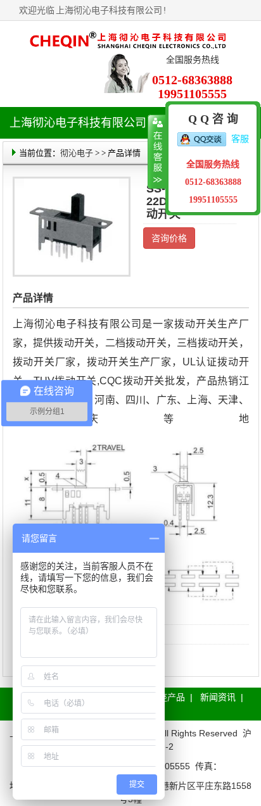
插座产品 (167, 697)
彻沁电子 (76, 153)
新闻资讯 (218, 697)
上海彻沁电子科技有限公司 (109, 10)
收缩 (157, 152)
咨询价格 (169, 238)
